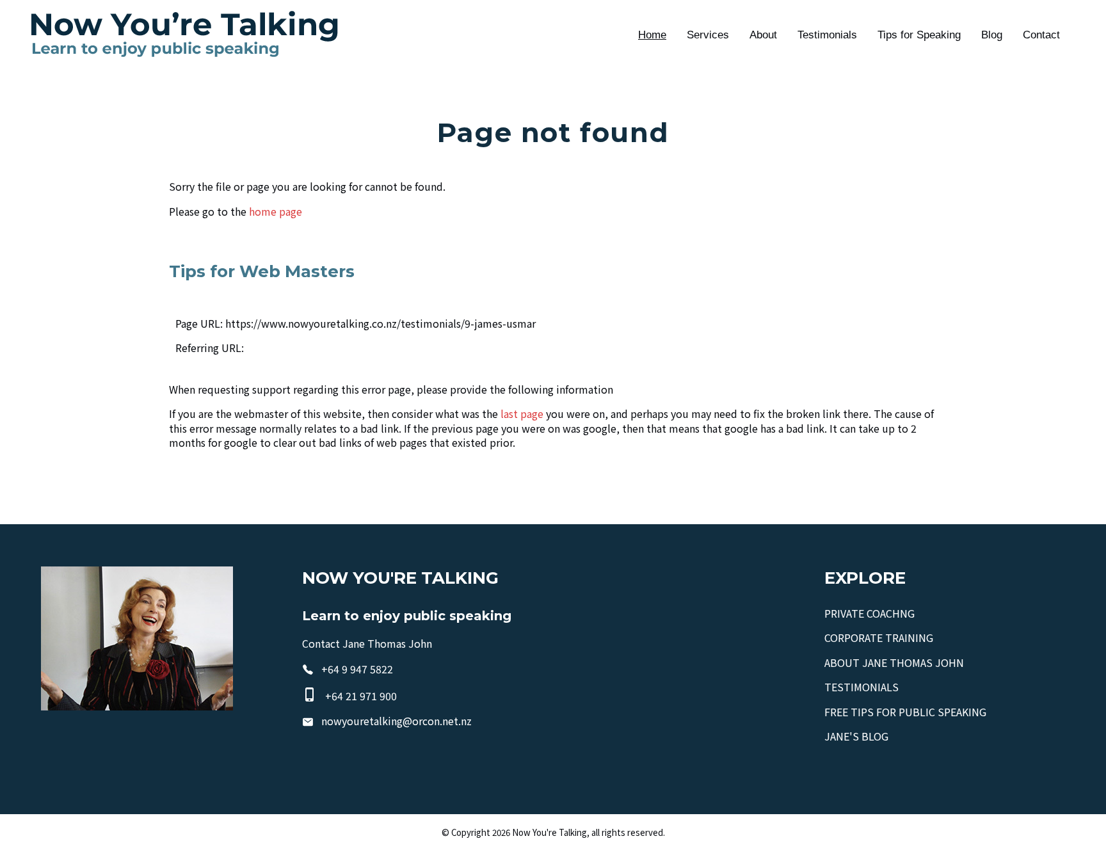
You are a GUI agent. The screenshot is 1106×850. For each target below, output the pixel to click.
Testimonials (827, 35)
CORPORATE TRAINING (878, 637)
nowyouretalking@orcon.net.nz (396, 720)
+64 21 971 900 (361, 695)
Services (708, 35)
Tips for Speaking (919, 35)
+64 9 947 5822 (357, 669)
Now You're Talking (549, 832)
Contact (1041, 35)
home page (275, 211)
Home (652, 35)
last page (522, 413)
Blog (991, 35)
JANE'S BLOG (856, 736)
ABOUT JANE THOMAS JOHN (894, 662)
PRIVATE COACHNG (869, 613)
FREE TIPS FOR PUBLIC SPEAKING (905, 711)
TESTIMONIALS (861, 686)
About (763, 35)
